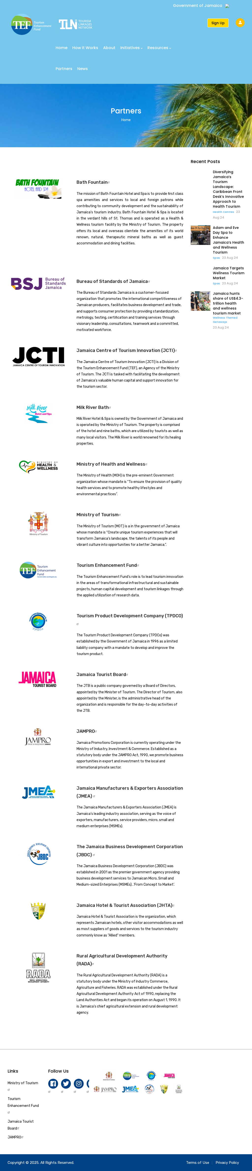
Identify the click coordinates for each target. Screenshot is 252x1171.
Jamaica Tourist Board (101, 674)
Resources (157, 48)
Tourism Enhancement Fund (107, 565)
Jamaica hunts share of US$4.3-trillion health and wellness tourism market (228, 303)
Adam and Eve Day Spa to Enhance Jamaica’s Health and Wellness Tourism (228, 240)
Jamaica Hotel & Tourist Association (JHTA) (124, 905)
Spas (216, 258)
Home (61, 48)
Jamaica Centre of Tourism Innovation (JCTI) (126, 350)
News (82, 69)
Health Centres (223, 212)
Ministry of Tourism (98, 514)
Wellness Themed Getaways (225, 320)
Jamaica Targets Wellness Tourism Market (228, 273)
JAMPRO (86, 731)
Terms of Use (197, 1162)
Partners (64, 69)
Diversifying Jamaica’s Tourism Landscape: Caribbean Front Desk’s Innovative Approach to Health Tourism (228, 189)
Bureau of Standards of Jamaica (112, 281)
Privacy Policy (227, 1162)
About (109, 48)
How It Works (85, 48)
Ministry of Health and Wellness (111, 464)
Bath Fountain (92, 182)
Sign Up (218, 22)
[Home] (51, 22)
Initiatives (130, 48)
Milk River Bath (93, 407)
